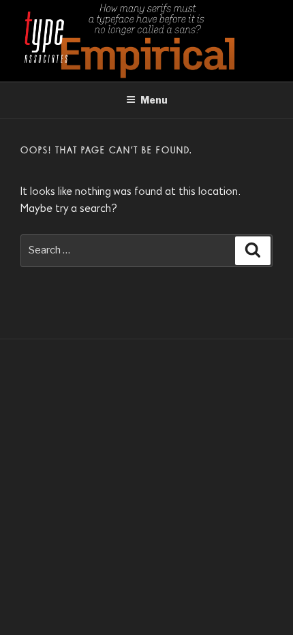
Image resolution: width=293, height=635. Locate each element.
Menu (154, 100)
